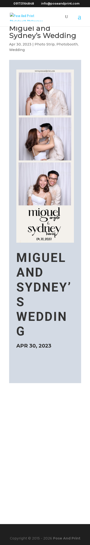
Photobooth (67, 44)
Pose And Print (66, 538)
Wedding (17, 50)
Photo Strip (45, 44)
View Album (38, 368)
